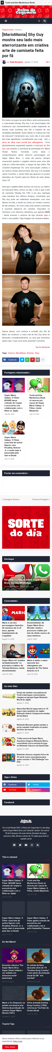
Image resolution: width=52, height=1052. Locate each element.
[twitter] (20, 845)
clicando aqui (42, 215)
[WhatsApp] (27, 360)
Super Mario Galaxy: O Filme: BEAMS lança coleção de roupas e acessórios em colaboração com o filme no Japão (13, 403)
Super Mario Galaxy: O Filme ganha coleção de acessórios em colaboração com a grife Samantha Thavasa (38, 923)
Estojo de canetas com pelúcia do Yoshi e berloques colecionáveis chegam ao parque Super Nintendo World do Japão (32, 696)
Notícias (30, 353)
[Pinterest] (32, 360)
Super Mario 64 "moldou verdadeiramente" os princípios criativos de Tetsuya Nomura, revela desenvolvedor (13, 665)
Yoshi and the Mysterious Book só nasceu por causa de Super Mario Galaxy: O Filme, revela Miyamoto (37, 403)
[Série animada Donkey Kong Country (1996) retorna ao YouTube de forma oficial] (38, 993)
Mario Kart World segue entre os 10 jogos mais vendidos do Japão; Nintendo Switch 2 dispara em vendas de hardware (33, 712)
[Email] (37, 360)
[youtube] (26, 845)
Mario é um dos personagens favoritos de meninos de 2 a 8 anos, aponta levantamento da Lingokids (12, 629)
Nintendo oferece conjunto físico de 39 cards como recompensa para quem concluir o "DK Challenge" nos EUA (33, 758)
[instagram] (32, 845)
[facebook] (14, 845)
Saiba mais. (18, 1041)
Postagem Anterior (11, 499)
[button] (45, 2)
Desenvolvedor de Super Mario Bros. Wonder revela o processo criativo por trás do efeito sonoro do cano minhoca (38, 629)
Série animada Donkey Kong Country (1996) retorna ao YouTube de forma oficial (38, 1007)
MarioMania (21, 353)
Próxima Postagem (40, 499)
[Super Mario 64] (13, 651)
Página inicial (7, 30)
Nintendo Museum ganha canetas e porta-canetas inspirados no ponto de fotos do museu (32, 727)
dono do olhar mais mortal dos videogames (22, 142)
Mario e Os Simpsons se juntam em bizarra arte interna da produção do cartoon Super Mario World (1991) (13, 1008)
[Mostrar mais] (43, 360)
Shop (37, 353)
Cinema (18, 30)
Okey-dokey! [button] (10, 1047)
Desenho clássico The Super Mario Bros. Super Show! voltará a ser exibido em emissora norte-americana (12, 971)
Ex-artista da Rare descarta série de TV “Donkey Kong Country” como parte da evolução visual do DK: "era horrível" (38, 971)
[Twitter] (22, 360)
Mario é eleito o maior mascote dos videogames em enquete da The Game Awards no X (37, 665)
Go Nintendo (44, 347)
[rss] (37, 845)
